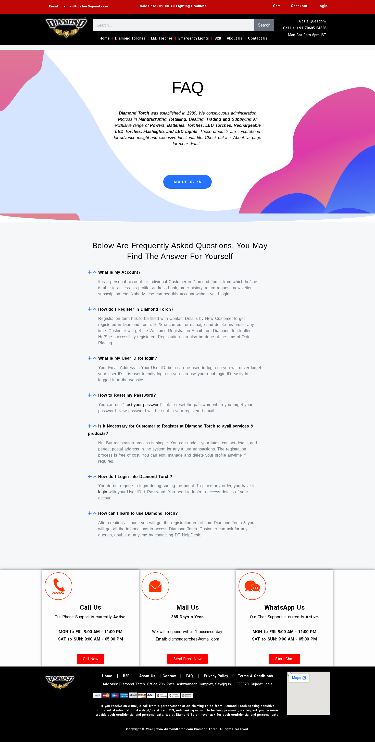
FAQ (189, 676)
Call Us (90, 607)
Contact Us (257, 38)
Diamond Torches (130, 38)
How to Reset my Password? (127, 395)
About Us (234, 38)
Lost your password (142, 405)
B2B (218, 38)
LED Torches (162, 38)
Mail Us (187, 607)
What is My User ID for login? (127, 358)
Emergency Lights (193, 38)
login (102, 492)
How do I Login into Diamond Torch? (135, 476)
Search (264, 25)
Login (322, 6)
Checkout (299, 6)
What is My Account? (119, 272)
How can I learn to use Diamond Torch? (138, 513)
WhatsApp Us (284, 607)
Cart (277, 6)
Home (104, 38)
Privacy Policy (216, 676)
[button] (180, 272)
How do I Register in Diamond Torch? (135, 309)
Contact (169, 676)
